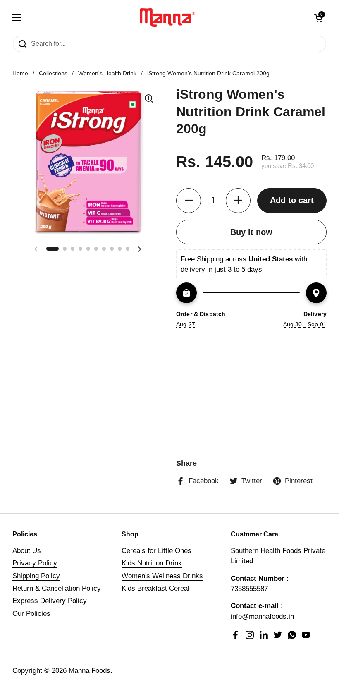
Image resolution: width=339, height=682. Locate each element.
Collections (53, 73)
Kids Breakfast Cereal (155, 588)
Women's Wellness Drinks (162, 576)
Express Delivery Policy (49, 601)
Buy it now (251, 232)
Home (20, 73)
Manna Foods (89, 671)
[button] (318, 18)
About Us (26, 551)
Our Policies (31, 613)
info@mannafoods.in (262, 616)
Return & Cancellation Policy (56, 588)
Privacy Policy (34, 563)
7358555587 (249, 589)
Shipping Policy (36, 576)
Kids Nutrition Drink (152, 563)
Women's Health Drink (107, 73)
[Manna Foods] (168, 17)
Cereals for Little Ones (156, 551)
